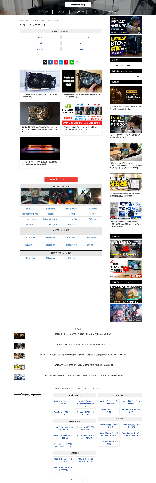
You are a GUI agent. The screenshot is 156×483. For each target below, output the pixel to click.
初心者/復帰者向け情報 (30, 214)
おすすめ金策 (30, 224)
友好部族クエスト (92, 219)
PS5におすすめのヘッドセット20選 (63, 460)
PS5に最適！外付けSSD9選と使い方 (85, 460)
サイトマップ (97, 388)
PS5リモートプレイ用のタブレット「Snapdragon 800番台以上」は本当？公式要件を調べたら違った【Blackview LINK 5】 (126, 165)
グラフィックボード (82, 37)
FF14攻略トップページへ (59, 179)
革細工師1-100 (30, 245)
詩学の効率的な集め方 (50, 219)
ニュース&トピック (50, 224)
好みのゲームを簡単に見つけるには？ (63, 436)
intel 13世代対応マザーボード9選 (131, 426)
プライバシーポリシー (83, 388)
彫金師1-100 (91, 237)
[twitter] (45, 62)
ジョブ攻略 (71, 214)
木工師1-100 (30, 237)
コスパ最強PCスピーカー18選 (131, 402)
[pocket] (56, 62)
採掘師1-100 (50, 258)
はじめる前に (30, 209)
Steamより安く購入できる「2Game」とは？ (63, 445)
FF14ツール (71, 224)
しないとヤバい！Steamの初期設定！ (63, 428)
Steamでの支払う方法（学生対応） (85, 428)
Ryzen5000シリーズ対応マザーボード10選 (109, 434)
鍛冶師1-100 (50, 237)
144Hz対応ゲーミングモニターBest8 (108, 402)
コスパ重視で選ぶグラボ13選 (109, 442)
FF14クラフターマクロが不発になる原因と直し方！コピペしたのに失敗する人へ (84, 334)
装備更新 (51, 214)
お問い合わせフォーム (68, 388)
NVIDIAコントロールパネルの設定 (63, 402)
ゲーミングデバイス (78, 12)
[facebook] (50, 62)
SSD (82, 49)
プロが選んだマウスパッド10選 (109, 410)
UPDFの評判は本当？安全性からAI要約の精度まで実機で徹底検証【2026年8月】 (84, 365)
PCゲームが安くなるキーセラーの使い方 (85, 436)
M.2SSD (40, 49)
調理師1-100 (91, 245)
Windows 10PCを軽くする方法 (63, 413)
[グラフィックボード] (61, 62)
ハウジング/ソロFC (30, 219)
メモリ (81, 43)
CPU (40, 37)
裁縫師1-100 (50, 245)
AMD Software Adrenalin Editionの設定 (85, 403)
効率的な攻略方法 (71, 209)
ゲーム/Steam (95, 12)
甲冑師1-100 (71, 237)
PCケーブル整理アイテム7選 (131, 410)
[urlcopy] (77, 62)
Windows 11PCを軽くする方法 (85, 413)
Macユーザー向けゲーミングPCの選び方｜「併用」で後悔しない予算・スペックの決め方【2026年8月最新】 (125, 224)
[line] (72, 62)
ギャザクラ (92, 214)
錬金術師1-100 (71, 245)
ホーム (57, 388)
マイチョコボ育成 (71, 219)
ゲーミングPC (44, 12)
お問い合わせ (112, 12)
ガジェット (61, 12)
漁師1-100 (71, 258)
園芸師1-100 (30, 258)
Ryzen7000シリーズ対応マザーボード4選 (131, 434)
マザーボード (40, 43)
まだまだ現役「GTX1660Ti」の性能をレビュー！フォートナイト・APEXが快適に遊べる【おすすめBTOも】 (39, 129)
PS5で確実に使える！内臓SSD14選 (63, 468)
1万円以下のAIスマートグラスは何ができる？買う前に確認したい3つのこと (84, 344)
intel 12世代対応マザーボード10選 (109, 426)
